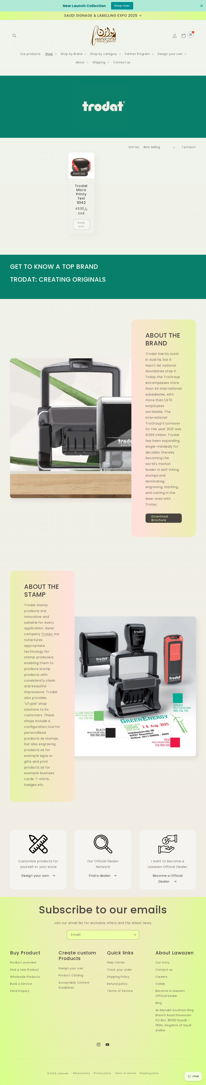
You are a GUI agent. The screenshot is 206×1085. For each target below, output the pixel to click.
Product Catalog (71, 975)
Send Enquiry (19, 991)
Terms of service (125, 1073)
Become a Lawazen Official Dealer (170, 993)
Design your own (35, 875)
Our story (163, 962)
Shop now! (122, 6)
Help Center (116, 962)
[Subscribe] (134, 935)
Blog (159, 1003)
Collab (160, 984)
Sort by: (134, 147)
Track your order (119, 970)
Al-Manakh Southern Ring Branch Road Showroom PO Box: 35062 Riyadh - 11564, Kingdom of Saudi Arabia (175, 1020)
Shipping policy (149, 1073)
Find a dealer (100, 875)
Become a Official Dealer (168, 878)
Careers (161, 977)
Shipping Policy (118, 977)
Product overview (23, 962)
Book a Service (21, 984)
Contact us (164, 970)
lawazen (63, 1073)
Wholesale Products (25, 977)
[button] (14, 35)
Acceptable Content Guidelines (74, 985)
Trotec (47, 634)
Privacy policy (102, 1073)
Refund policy (117, 984)
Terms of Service (120, 991)
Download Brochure (159, 518)
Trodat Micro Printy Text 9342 (81, 194)
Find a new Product (24, 970)
